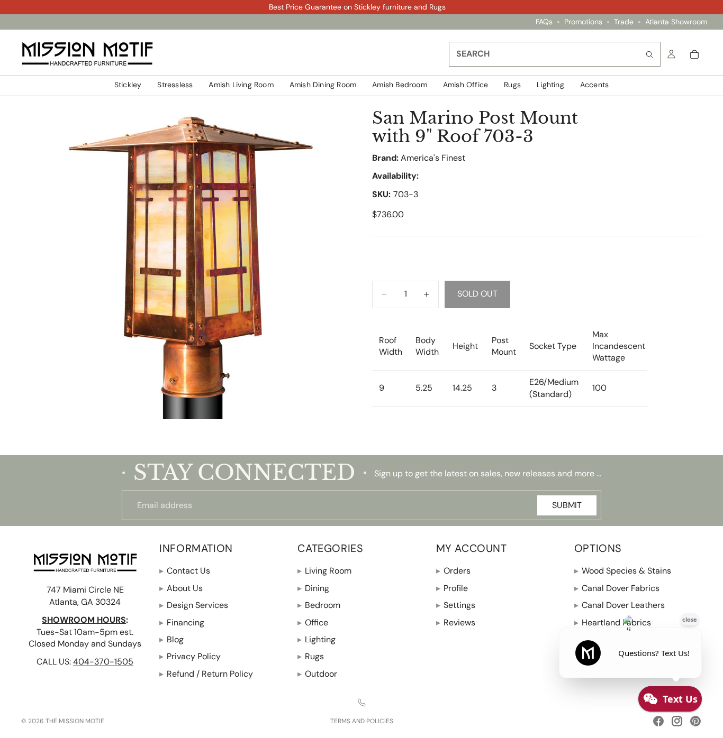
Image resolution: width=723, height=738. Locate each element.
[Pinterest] (695, 721)
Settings (455, 605)
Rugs (310, 656)
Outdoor (317, 673)
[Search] (649, 54)
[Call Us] (361, 702)
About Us (181, 588)
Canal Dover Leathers (619, 605)
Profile (452, 588)
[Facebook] (658, 721)
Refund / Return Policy (206, 673)
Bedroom (318, 605)
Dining (313, 588)
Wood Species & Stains (622, 570)
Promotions (583, 21)
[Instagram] (677, 721)
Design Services (193, 605)
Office (312, 622)
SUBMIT (567, 505)
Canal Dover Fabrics (616, 588)
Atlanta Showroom (676, 21)
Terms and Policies (361, 721)
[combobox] (555, 54)
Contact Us (184, 570)
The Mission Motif (75, 721)
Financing (181, 622)
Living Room (324, 570)
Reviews (455, 622)
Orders (453, 570)
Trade (624, 21)
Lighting (316, 639)
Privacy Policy (190, 656)
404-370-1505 (103, 661)
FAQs (544, 21)
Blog (171, 639)
